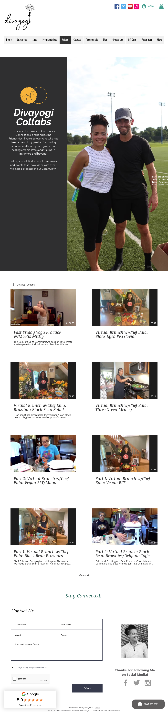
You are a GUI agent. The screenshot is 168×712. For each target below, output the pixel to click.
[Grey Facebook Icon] (125, 682)
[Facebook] (117, 6)
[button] (161, 6)
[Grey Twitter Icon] (136, 682)
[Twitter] (123, 6)
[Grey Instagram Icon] (147, 682)
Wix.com (116, 710)
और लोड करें (84, 575)
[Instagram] (136, 6)
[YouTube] (130, 6)
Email (97, 707)
